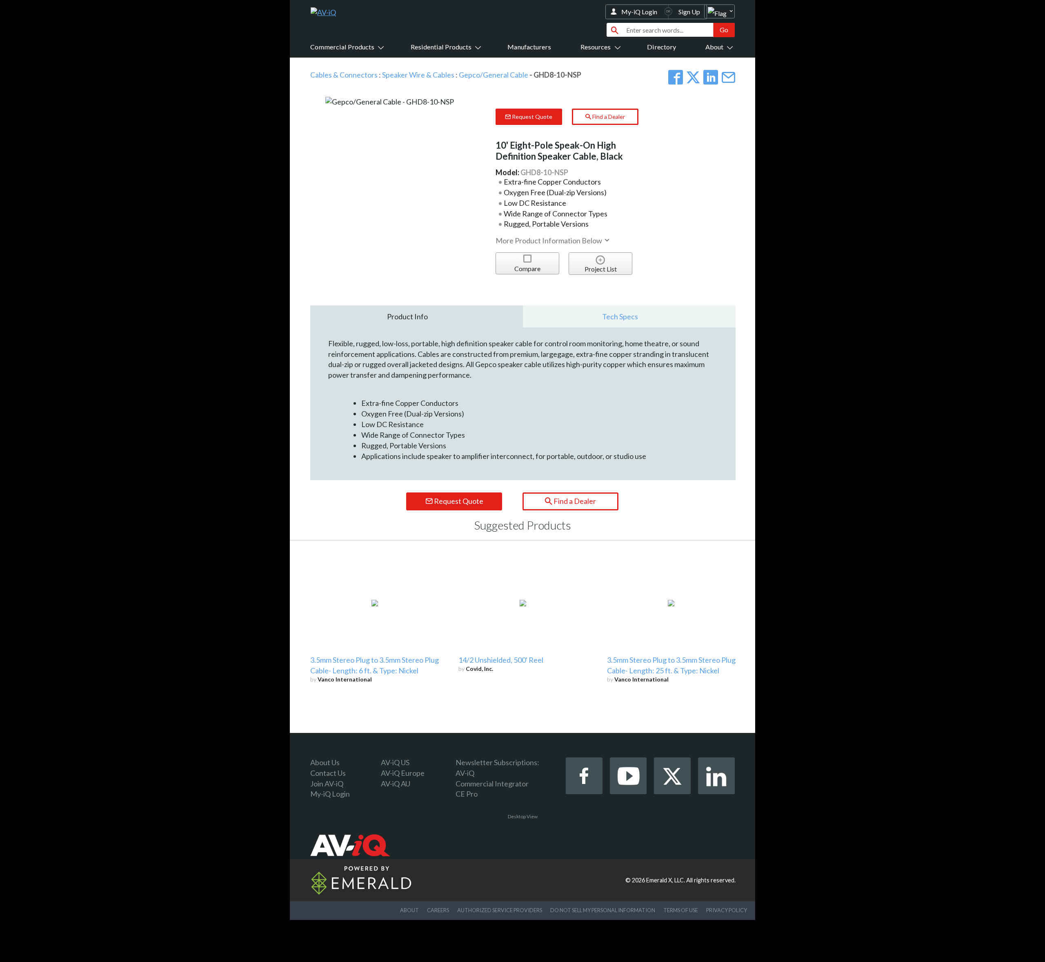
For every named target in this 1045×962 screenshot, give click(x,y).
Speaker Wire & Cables (418, 74)
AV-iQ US (395, 762)
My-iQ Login (639, 12)
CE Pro (467, 793)
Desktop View (523, 816)
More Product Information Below (549, 240)
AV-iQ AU (395, 783)
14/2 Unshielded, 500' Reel (500, 659)
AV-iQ (465, 772)
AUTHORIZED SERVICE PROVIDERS (499, 910)
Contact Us (328, 772)
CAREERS (438, 910)
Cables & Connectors (344, 74)
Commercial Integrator (492, 783)
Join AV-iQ (326, 783)
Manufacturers (529, 47)
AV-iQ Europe (403, 772)
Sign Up (689, 12)
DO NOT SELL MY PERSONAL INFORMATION (602, 910)
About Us (325, 762)
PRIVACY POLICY (726, 910)
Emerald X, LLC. (665, 880)
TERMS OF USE (680, 910)
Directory (661, 47)
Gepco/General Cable (493, 74)
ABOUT (409, 910)
